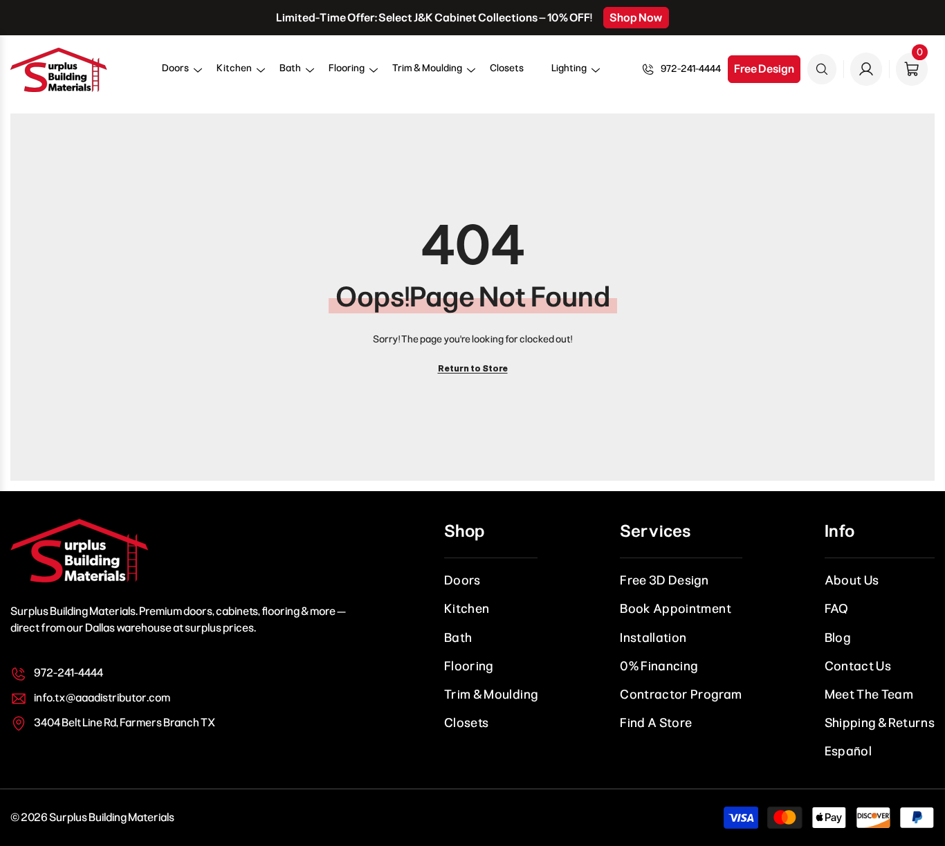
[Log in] (866, 69)
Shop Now (636, 17)
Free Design (764, 68)
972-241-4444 (691, 69)
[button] (175, 73)
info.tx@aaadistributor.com (102, 697)
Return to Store (473, 369)
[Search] (821, 69)
